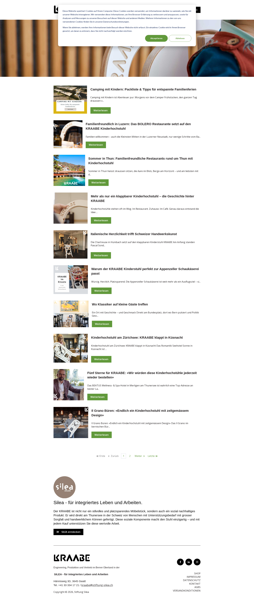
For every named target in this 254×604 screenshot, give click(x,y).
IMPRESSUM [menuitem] (193, 576)
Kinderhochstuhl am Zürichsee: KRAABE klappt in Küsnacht (137, 337)
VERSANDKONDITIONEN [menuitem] (186, 590)
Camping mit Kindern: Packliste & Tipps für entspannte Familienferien (143, 89)
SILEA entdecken (70, 532)
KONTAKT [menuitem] (194, 583)
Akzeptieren (156, 38)
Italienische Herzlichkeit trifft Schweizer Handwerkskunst (134, 234)
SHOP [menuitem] (197, 573)
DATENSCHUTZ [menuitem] (191, 580)
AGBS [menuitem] (197, 587)
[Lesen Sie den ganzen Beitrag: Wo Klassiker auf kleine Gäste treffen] (71, 314)
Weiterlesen (100, 110)
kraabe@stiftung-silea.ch (97, 585)
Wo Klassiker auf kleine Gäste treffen (120, 304)
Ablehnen (180, 38)
